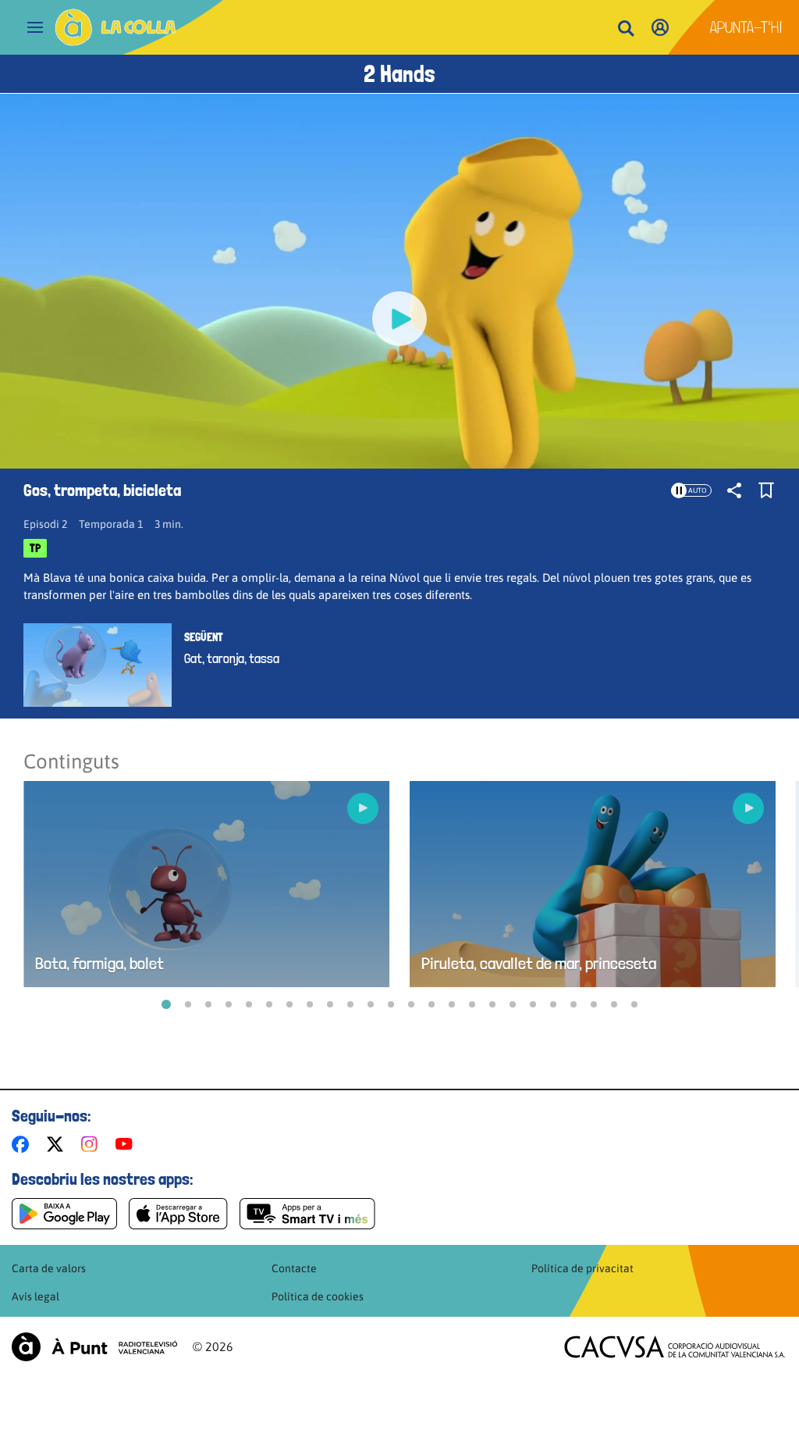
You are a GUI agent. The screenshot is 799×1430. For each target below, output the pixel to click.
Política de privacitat (582, 1268)
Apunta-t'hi (746, 27)
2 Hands (399, 73)
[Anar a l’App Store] (178, 1213)
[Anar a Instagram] (92, 1144)
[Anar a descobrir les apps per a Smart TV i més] (307, 1213)
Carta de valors (49, 1268)
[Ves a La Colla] (115, 27)
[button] (166, 1004)
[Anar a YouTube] (127, 1144)
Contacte (294, 1268)
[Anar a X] (58, 1144)
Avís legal (35, 1296)
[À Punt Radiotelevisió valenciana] (94, 1346)
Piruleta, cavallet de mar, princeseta (538, 963)
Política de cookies (318, 1296)
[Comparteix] (734, 490)
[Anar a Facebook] (23, 1144)
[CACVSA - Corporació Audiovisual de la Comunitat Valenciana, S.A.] (675, 1346)
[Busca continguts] (625, 29)
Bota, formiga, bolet (99, 963)
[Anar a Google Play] (64, 1213)
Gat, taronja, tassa (231, 658)
